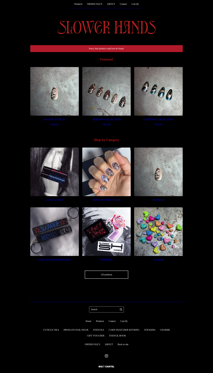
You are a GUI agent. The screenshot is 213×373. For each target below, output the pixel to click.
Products (78, 4)
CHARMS (165, 330)
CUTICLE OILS (51, 330)
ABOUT (111, 4)
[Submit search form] (121, 309)
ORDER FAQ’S (94, 4)
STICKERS (149, 330)
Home (88, 321)
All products (106, 274)
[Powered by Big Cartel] (106, 366)
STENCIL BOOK (117, 335)
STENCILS (98, 330)
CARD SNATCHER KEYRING (124, 330)
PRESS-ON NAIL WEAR (76, 330)
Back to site (123, 344)
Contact (123, 4)
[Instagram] (106, 356)
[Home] (106, 26)
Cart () (135, 4)
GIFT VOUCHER (95, 335)
